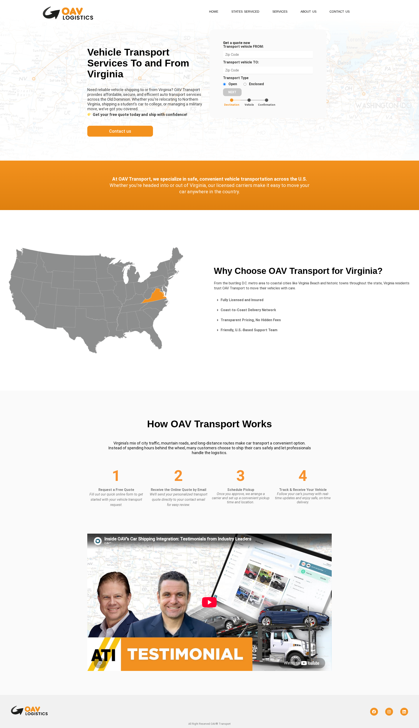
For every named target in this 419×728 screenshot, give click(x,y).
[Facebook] (374, 712)
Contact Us (340, 11)
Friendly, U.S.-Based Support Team (249, 330)
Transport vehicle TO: (241, 62)
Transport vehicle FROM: (243, 46)
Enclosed (256, 84)
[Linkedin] (404, 712)
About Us (308, 11)
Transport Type (236, 78)
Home (213, 11)
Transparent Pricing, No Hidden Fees (251, 320)
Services (279, 11)
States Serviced (245, 11)
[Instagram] (389, 712)
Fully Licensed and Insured (242, 300)
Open (232, 84)
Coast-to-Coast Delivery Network (248, 310)
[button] (312, 300)
